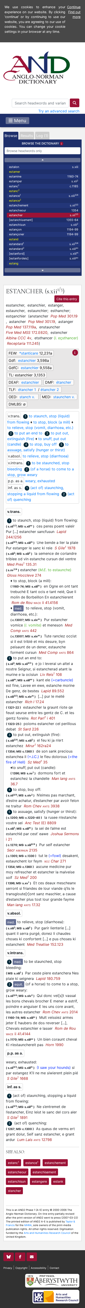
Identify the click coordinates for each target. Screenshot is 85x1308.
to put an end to (28, 433)
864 (56, 652)
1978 (65, 548)
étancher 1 (27, 389)
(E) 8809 (40, 823)
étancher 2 (50, 389)
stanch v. (27, 397)
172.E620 (26, 332)
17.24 (34, 702)
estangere (39, 1181)
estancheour (43, 210)
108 (51, 674)
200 (26, 877)
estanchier (27, 360)
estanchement (43, 205)
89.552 (52, 691)
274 (24, 575)
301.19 (64, 316)
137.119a (21, 327)
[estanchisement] (43, 220)
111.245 (23, 343)
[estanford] (43, 253)
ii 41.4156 (35, 602)
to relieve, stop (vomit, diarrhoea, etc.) (40, 427)
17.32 (23, 904)
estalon (43, 167)
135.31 (21, 564)
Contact (54, 1268)
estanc (43, 186)
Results (27, 135)
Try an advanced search (58, 111)
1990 (54, 1044)
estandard (43, 244)
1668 (17, 1078)
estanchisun (43, 224)
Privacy (7, 1268)
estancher (43, 215)
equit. (19, 984)
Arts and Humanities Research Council (47, 1232)
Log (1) (42, 135)
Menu (19, 120)
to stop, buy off (43, 444)
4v (18, 338)
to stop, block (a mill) (51, 422)
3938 (42, 806)
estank (58, 1181)
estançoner (43, 234)
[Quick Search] (74, 103)
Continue (73, 7)
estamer (14, 171)
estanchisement (44, 1172)
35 (38, 762)
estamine (43, 176)
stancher (14, 1191)
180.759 (48, 978)
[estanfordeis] (43, 258)
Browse (11, 135)
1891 (17, 1117)
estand (13, 239)
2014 (60, 1012)
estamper (43, 181)
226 (28, 729)
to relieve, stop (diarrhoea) (46, 456)
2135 (22, 850)
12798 (34, 1139)
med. (18, 608)
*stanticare (28, 353)
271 (55, 861)
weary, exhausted (40, 481)
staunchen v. (64, 397)
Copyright (21, 1268)
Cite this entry (66, 299)
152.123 (45, 944)
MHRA (28, 1225)
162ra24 (38, 745)
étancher (63, 382)
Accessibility (38, 1268)
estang (13, 263)
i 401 (43, 718)
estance (43, 196)
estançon (43, 229)
